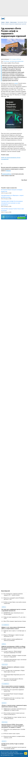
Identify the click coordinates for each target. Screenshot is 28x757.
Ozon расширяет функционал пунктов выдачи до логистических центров (15, 748)
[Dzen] (13, 19)
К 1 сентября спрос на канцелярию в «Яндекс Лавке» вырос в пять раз (14, 671)
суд (10, 61)
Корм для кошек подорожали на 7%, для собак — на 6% (15, 618)
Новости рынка (13, 22)
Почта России (6, 61)
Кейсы (3, 607)
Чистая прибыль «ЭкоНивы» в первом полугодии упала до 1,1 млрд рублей (15, 656)
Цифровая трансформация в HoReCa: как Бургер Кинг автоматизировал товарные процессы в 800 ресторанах (13, 648)
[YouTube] (16, 19)
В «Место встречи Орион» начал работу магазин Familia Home (15, 603)
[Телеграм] (6, 19)
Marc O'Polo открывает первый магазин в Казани (15, 621)
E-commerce (5, 624)
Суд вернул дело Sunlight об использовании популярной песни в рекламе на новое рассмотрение (12, 203)
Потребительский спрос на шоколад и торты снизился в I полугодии (14, 698)
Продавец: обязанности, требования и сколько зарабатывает (12, 667)
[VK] (9, 19)
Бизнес (4, 741)
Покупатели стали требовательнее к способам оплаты (14, 730)
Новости (7, 22)
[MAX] (11, 19)
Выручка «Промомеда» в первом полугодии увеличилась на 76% (14, 635)
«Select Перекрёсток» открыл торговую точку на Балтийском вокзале (15, 718)
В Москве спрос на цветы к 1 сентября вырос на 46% (15, 631)
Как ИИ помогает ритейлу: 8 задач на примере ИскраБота (12, 744)
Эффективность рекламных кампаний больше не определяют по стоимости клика (15, 709)
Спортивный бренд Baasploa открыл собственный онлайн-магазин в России (15, 660)
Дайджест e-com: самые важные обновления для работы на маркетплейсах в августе (13, 628)
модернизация (20, 61)
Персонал (4, 664)
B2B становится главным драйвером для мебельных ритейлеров (13, 640)
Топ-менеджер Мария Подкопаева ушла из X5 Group (14, 675)
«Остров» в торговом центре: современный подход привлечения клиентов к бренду (14, 706)
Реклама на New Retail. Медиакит (14, 129)
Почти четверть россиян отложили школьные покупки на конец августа (14, 714)
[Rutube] (18, 19)
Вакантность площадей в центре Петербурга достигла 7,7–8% (14, 598)
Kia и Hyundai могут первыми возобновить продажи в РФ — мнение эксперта (13, 594)
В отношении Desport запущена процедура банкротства (13, 694)
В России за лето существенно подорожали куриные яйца (14, 690)
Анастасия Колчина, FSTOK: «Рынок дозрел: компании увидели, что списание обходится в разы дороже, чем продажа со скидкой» (12, 726)
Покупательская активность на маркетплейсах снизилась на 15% (14, 737)
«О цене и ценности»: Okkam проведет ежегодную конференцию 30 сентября (13, 652)
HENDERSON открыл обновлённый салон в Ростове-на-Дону (14, 613)
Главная (3, 22)
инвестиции (14, 61)
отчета (16, 83)
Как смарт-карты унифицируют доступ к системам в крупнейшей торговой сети (13, 610)
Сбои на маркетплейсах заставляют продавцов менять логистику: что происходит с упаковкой (12, 687)
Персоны (4, 722)
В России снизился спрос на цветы (12, 733)
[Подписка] (21, 19)
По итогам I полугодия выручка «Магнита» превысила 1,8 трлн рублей (13, 679)
